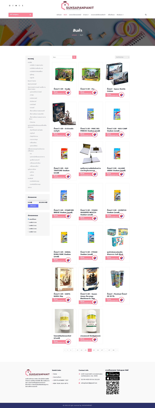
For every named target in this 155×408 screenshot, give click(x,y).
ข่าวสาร (85, 15)
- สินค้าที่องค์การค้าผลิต (36, 130)
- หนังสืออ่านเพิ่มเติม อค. (36, 68)
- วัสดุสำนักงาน (33, 136)
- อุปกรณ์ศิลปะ (33, 146)
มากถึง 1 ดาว (32, 232)
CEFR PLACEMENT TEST (60, 380)
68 (113, 350)
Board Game (32, 81)
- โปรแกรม (32, 122)
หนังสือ (30, 62)
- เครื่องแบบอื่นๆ (33, 166)
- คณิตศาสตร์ (33, 98)
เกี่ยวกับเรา (111, 15)
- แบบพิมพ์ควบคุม (34, 181)
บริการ (29, 187)
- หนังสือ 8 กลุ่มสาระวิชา (36, 65)
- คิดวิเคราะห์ (32, 101)
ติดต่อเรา (119, 15)
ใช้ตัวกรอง (33, 206)
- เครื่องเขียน (32, 143)
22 (81, 350)
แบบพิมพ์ (30, 178)
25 (94, 350)
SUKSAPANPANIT (87, 405)
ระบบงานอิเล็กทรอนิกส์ (98, 15)
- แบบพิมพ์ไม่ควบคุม (34, 184)
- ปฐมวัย (31, 78)
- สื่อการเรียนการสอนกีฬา (36, 114)
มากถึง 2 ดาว (32, 229)
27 (102, 350)
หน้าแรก (59, 15)
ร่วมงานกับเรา (57, 377)
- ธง (30, 154)
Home (55, 374)
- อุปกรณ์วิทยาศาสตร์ (35, 92)
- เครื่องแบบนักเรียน (34, 163)
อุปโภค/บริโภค (32, 169)
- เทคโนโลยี (32, 104)
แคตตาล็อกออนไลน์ (75, 15)
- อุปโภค (31, 172)
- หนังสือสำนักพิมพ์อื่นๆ (35, 71)
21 (77, 350)
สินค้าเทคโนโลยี (32, 84)
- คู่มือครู (31, 75)
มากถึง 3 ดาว (32, 225)
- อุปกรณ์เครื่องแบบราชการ (37, 157)
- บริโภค (31, 175)
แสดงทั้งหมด (32, 219)
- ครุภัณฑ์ (32, 133)
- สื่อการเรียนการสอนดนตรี (36, 111)
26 (98, 350)
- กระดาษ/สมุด (33, 139)
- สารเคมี (31, 108)
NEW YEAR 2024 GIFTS (60, 383)
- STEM (31, 95)
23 (85, 350)
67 (109, 350)
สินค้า (65, 15)
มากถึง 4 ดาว (33, 222)
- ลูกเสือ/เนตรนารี (34, 160)
